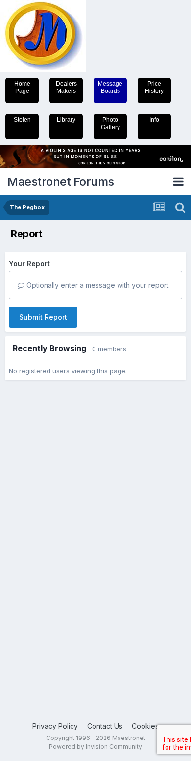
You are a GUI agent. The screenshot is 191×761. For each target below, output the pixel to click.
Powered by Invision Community (95, 746)
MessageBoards (110, 87)
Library (66, 119)
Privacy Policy (55, 726)
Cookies (145, 726)
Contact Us (104, 726)
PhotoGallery (110, 123)
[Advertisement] (44, 537)
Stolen (22, 119)
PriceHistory (154, 87)
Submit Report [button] (43, 317)
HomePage (22, 87)
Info (154, 119)
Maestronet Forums (60, 182)
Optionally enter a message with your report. (97, 285)
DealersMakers (66, 87)
